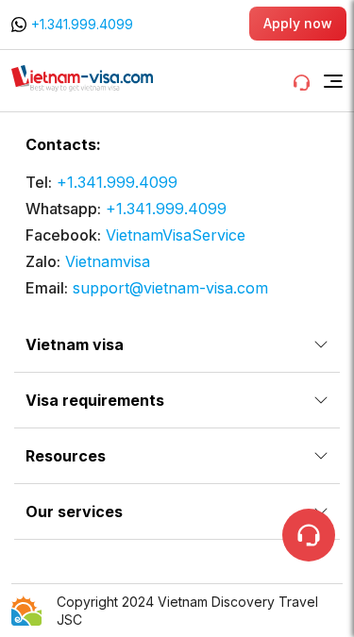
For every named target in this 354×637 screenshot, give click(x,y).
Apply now (297, 23)
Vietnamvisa (107, 261)
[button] (333, 81)
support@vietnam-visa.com (170, 287)
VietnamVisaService (175, 235)
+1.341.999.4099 (82, 24)
